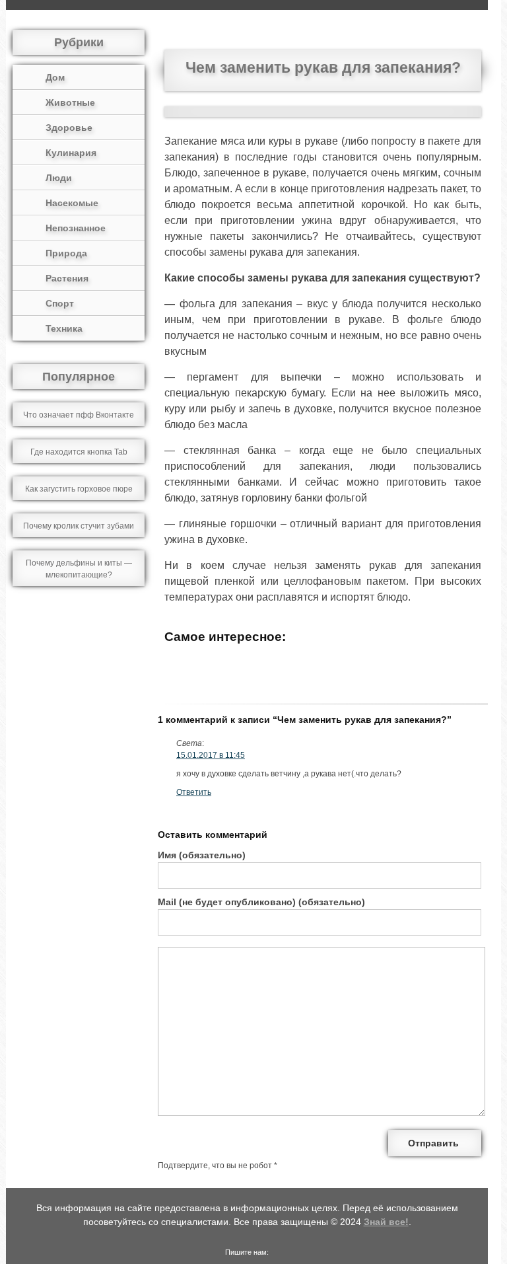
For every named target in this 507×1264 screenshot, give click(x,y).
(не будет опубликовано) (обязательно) (261, 902)
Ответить (193, 792)
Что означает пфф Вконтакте (78, 415)
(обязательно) (202, 855)
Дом (55, 77)
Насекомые (72, 203)
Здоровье (69, 127)
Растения (67, 278)
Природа (66, 253)
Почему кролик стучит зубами (78, 526)
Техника (64, 328)
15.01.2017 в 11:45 (210, 755)
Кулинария (71, 152)
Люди (59, 177)
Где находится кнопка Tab (78, 452)
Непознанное (76, 228)
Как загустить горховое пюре (79, 489)
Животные (70, 102)
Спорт (60, 303)
